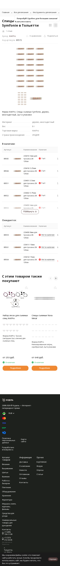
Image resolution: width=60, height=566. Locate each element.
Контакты (23, 482)
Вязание (6, 464)
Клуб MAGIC (42, 462)
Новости (23, 470)
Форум (40, 466)
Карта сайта (23, 440)
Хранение (6, 495)
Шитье (5, 472)
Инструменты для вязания (44, 12)
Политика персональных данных (8, 440)
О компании (24, 466)
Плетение (6, 487)
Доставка (23, 462)
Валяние (6, 476)
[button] (50, 278)
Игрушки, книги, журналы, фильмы (9, 506)
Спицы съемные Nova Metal (42, 317)
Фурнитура (7, 499)
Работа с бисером (6, 482)
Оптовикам (24, 474)
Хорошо (53, 559)
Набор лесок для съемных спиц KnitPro (15, 317)
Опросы (40, 470)
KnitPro (12, 36)
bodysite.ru (8, 449)
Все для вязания (21, 12)
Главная (5, 12)
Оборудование (9, 491)
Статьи (40, 474)
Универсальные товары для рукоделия (9, 523)
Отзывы (23, 478)
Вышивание (7, 468)
